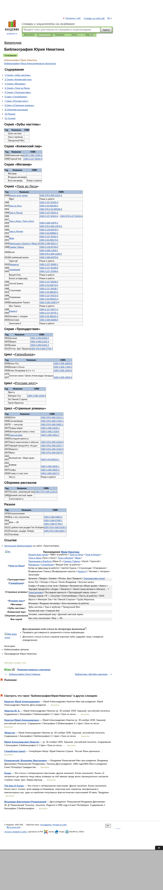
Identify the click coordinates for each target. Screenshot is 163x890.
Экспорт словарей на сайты (15, 832)
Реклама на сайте (59, 825)
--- (33, 155)
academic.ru (12, 34)
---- (50, 195)
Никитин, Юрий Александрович (22, 701)
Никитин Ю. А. (12, 710)
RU (108, 18)
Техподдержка (45, 825)
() (94, 578)
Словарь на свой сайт (94, 18)
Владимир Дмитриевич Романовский (25, 801)
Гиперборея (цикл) (14, 751)
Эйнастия (9, 732)
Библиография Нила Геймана (24, 674)
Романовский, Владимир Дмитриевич (25, 760)
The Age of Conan (14, 785)
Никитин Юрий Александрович (21, 720)
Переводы (59, 35)
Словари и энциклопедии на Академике (48, 24)
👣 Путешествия (13, 827)
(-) (24, 244)
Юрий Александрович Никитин (21, 742)
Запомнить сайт (73, 18)
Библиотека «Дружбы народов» (91, 674)
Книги (74, 35)
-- (48, 302)
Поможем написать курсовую (33, 669)
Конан (7, 773)
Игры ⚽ (89, 35)
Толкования (44, 35)
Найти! (106, 30)
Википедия (29, 35)
